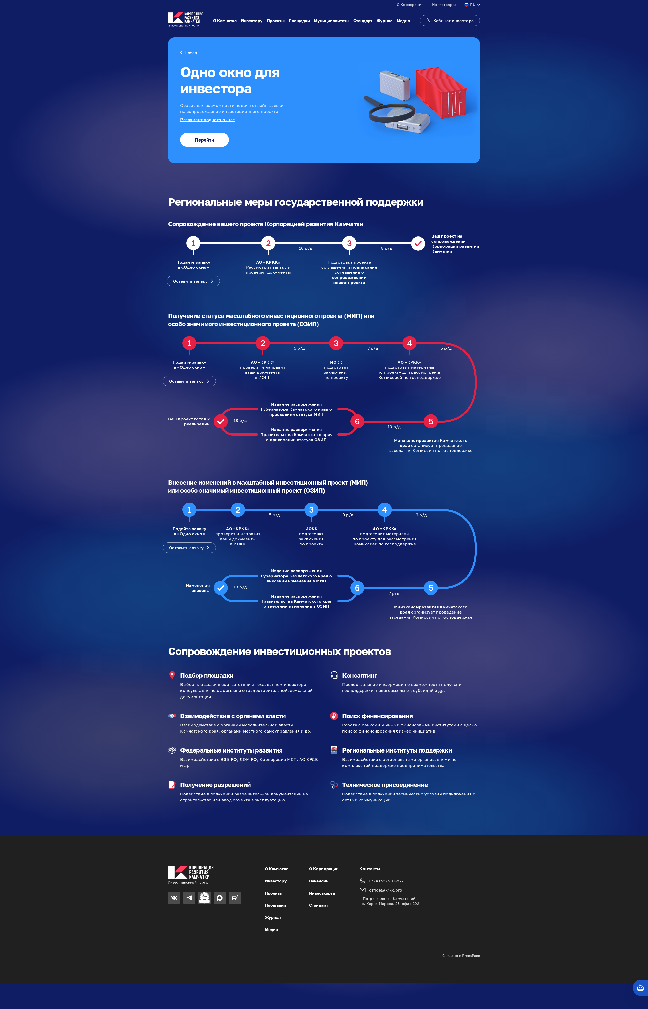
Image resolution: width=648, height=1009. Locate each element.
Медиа (403, 20)
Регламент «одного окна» (207, 119)
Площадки (299, 20)
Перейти (204, 140)
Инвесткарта (444, 4)
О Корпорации (410, 4)
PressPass (471, 955)
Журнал (384, 20)
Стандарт (362, 20)
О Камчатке (225, 20)
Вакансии (319, 880)
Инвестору (252, 20)
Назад (191, 52)
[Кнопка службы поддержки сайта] (640, 988)
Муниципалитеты (331, 20)
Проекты (276, 20)
